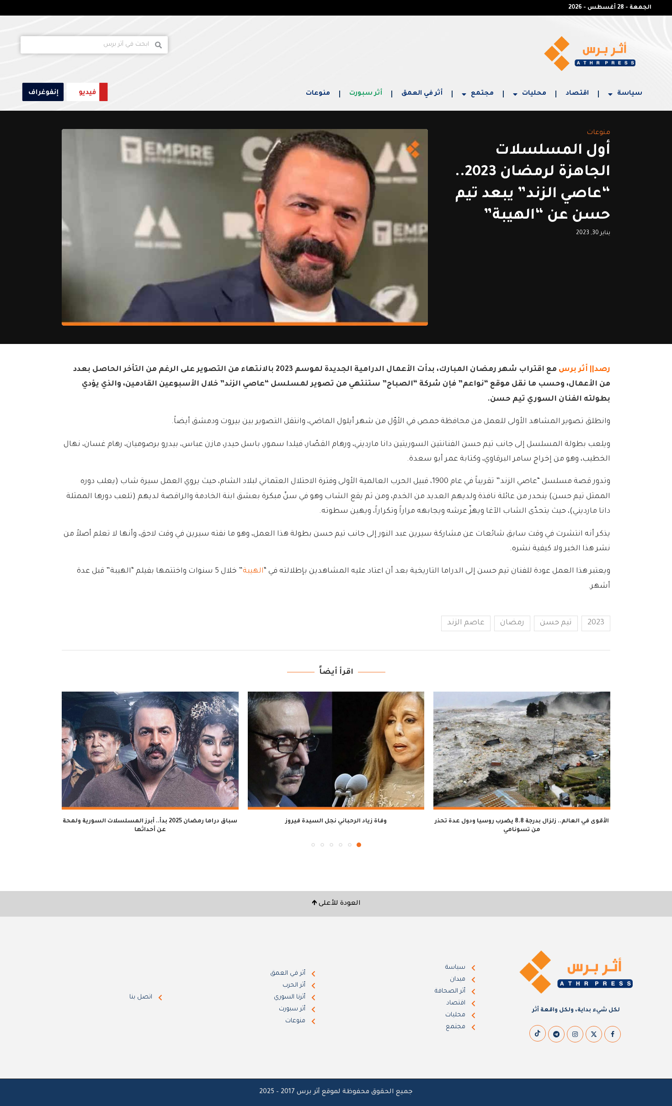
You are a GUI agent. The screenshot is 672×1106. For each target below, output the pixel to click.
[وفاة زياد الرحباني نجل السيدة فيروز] (336, 751)
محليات (534, 93)
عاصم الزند (466, 623)
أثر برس (573, 369)
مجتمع (482, 93)
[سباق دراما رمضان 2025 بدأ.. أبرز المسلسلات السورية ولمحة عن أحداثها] (150, 751)
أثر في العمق (422, 93)
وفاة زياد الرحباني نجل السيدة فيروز (336, 821)
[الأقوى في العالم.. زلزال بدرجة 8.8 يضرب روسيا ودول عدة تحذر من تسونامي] (521, 751)
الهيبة (253, 571)
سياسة (629, 93)
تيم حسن (556, 623)
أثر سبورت (365, 93)
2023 (595, 623)
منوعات (318, 93)
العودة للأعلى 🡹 (336, 903)
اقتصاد (577, 93)
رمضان (512, 623)
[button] (74, 769)
